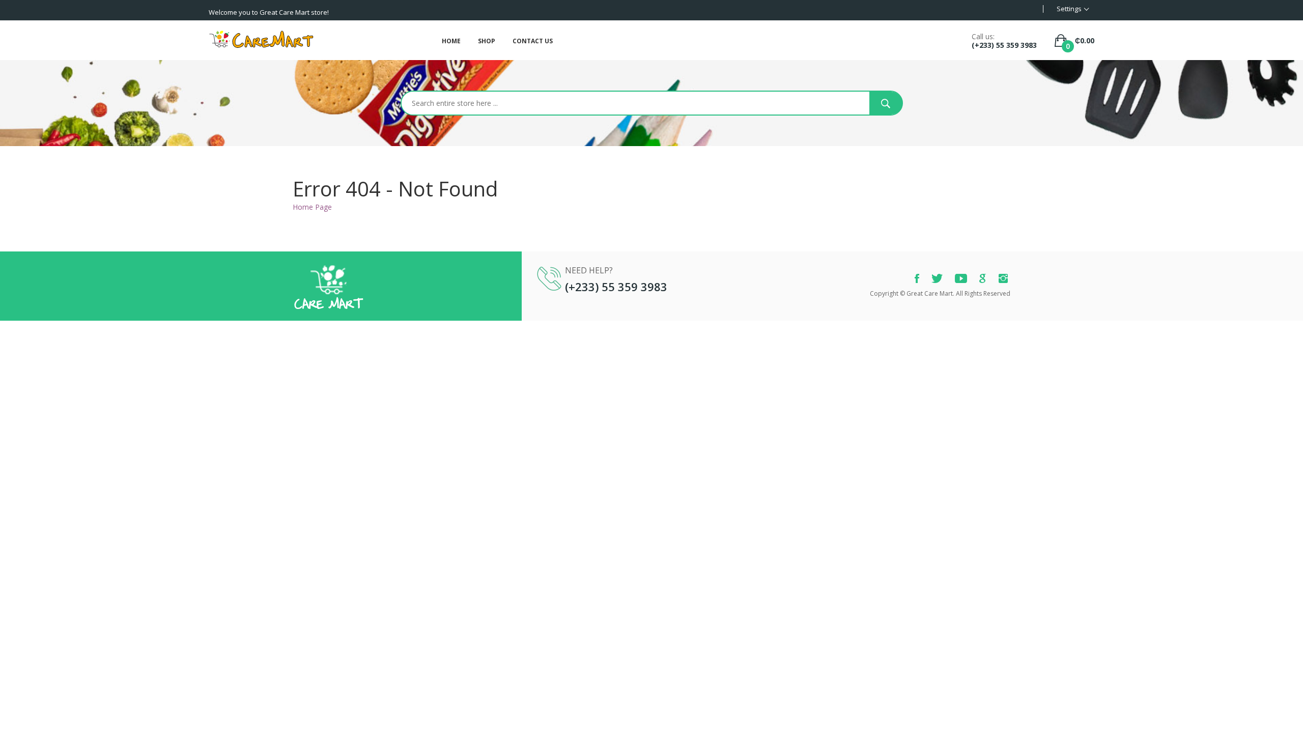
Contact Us (533, 41)
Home (451, 41)
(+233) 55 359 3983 (1004, 45)
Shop (486, 41)
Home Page (312, 207)
